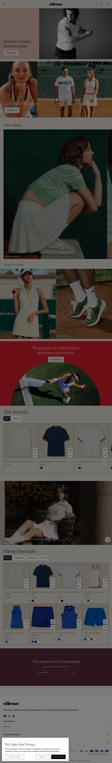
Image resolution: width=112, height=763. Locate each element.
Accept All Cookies (58, 757)
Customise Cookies (14, 757)
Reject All (43, 757)
